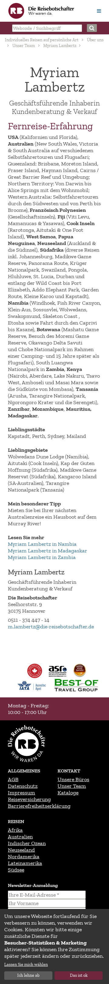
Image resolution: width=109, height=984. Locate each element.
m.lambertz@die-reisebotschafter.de (51, 626)
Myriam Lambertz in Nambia (42, 544)
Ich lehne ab (28, 975)
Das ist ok (79, 975)
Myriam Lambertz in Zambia (42, 557)
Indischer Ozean (27, 843)
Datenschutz (23, 786)
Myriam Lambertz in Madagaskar (47, 550)
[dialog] (54, 946)
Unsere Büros (73, 779)
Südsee (16, 869)
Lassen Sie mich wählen (26, 964)
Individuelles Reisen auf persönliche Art (41, 39)
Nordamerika (23, 856)
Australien (20, 836)
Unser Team (23, 45)
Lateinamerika (25, 863)
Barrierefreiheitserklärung (39, 806)
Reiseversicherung (29, 799)
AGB (13, 779)
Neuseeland (21, 850)
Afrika (15, 830)
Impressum (21, 792)
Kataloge (68, 792)
